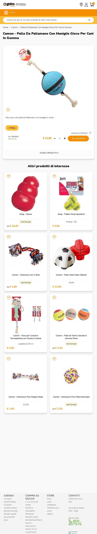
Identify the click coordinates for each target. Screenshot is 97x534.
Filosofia (8, 505)
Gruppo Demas (10, 502)
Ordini (28, 505)
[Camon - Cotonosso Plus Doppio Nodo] (26, 376)
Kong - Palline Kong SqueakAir (71, 214)
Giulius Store (9, 517)
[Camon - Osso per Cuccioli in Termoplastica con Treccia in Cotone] (26, 315)
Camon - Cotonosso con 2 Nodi (26, 275)
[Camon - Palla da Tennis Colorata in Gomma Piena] (71, 315)
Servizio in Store (11, 511)
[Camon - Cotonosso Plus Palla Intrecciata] (71, 376)
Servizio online (10, 514)
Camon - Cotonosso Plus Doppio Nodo (26, 396)
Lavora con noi (10, 508)
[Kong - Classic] (26, 194)
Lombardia (51, 505)
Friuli (49, 499)
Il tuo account (31, 502)
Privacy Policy (31, 529)
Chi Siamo (8, 499)
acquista (80, 138)
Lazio (49, 502)
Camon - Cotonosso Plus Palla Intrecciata (71, 396)
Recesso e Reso (31, 517)
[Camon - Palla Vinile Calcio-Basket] (71, 254)
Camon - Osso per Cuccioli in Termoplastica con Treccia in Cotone (25, 337)
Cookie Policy (31, 532)
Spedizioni (29, 514)
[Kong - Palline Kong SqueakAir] (71, 194)
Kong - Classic (25, 214)
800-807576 (75, 523)
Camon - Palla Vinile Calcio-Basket (71, 275)
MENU (12, 12)
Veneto (50, 514)
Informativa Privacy (33, 520)
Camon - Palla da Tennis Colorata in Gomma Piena (71, 337)
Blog (6, 520)
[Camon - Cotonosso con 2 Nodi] (26, 254)
